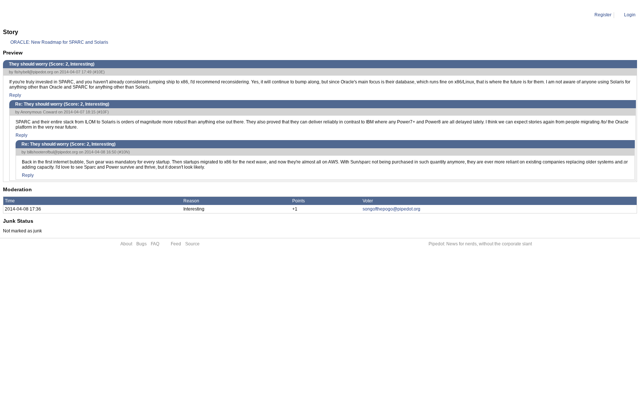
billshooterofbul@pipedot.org (52, 152)
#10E (98, 72)
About (126, 243)
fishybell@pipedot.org (33, 72)
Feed (176, 243)
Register (602, 14)
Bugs (141, 243)
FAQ (155, 243)
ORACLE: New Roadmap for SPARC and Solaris (59, 42)
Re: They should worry (78, 14)
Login (630, 14)
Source (192, 243)
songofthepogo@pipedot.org (391, 209)
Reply (15, 95)
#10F (102, 112)
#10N (124, 152)
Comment (41, 14)
